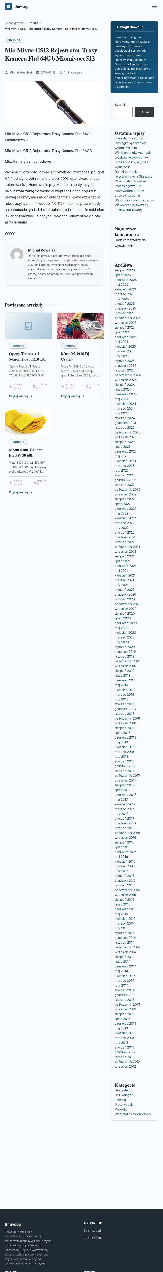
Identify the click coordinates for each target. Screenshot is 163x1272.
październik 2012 (127, 1062)
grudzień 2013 (125, 995)
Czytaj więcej (18, 396)
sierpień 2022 (125, 499)
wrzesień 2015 (125, 895)
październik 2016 (127, 833)
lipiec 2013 (122, 1019)
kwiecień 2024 (125, 404)
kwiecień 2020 (125, 633)
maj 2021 (121, 571)
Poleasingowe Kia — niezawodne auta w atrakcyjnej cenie (130, 190)
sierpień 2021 (124, 556)
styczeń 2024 (125, 418)
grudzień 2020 (125, 594)
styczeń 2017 (124, 818)
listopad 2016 (124, 828)
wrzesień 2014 (125, 952)
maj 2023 (121, 456)
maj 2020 (121, 628)
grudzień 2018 (125, 709)
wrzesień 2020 (126, 609)
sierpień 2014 (125, 957)
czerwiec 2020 (126, 623)
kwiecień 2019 (125, 690)
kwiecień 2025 (125, 346)
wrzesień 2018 (125, 723)
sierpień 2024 (125, 385)
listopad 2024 (125, 370)
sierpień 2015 (124, 900)
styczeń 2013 (124, 1047)
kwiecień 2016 (125, 861)
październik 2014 (127, 947)
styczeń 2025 (125, 361)
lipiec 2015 (122, 904)
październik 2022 (127, 489)
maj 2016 (121, 857)
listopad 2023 (125, 427)
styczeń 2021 (124, 590)
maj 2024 (122, 399)
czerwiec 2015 (125, 909)
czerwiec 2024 (126, 394)
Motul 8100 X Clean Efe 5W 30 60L (25, 452)
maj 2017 (121, 799)
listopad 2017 (124, 771)
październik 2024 (128, 375)
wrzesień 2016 (125, 838)
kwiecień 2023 (125, 461)
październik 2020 (128, 604)
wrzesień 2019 (125, 666)
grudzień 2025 (125, 308)
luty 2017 (121, 814)
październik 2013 (127, 1004)
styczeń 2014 (125, 990)
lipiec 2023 (123, 447)
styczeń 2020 (125, 647)
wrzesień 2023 (125, 437)
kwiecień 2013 (125, 1033)
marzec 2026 (125, 294)
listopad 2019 (124, 656)
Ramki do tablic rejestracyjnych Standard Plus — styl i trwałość (133, 176)
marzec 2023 (124, 466)
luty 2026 (122, 299)
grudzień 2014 (125, 938)
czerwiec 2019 (125, 680)
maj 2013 (121, 1028)
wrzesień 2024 (126, 380)
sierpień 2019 (124, 671)
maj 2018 (121, 742)
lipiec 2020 (123, 618)
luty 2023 (122, 470)
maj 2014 (121, 971)
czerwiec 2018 (125, 737)
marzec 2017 (124, 809)
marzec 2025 (124, 351)
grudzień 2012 (125, 1052)
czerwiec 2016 (125, 852)
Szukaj (120, 105)
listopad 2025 (125, 313)
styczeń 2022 (125, 532)
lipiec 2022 (123, 504)
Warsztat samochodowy (133, 1114)
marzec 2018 (124, 752)
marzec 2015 (124, 923)
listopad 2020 (125, 599)
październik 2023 (127, 432)
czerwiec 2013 (125, 1023)
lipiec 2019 (122, 675)
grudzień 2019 (125, 652)
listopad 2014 (125, 942)
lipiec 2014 (123, 961)
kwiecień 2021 (125, 575)
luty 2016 (121, 871)
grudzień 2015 (125, 880)
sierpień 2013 (124, 1014)
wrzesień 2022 (125, 494)
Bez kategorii (124, 1090)
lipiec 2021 (122, 561)
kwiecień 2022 (125, 518)
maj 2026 (121, 284)
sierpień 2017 (124, 785)
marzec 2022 (124, 523)
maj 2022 (121, 513)
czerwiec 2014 (126, 966)
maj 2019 (121, 685)
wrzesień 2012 (125, 1066)
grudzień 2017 (125, 766)
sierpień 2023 (125, 442)
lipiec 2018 (122, 733)
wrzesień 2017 (125, 780)
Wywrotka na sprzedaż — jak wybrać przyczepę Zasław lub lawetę (134, 205)
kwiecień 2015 (125, 919)
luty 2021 (121, 585)
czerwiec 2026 (126, 280)
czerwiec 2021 (125, 566)
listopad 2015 (124, 885)
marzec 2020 (125, 637)
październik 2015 (127, 890)
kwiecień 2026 (125, 289)
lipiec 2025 (123, 332)
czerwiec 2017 (125, 795)
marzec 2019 (124, 694)
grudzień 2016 (125, 823)
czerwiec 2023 (126, 451)
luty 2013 (121, 1043)
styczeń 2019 (124, 704)
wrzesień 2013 (125, 1009)
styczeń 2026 (125, 304)
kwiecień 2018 (125, 747)
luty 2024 (122, 413)
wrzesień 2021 (125, 551)
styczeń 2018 (124, 761)
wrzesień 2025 (125, 323)
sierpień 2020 (125, 613)
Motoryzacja (124, 1105)
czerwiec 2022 (126, 509)
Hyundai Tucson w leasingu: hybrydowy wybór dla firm (130, 143)
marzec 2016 (124, 866)
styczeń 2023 (125, 475)
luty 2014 (122, 985)
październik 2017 (127, 776)
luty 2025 (122, 356)
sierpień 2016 (124, 842)
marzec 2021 (124, 580)
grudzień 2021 (125, 537)
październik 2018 (127, 718)
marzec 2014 (124, 981)
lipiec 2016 (122, 847)
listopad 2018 (124, 714)
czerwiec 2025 (126, 337)
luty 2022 (122, 528)
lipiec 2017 (122, 790)
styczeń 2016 (124, 876)
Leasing (120, 1100)
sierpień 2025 (125, 327)
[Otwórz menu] (154, 6)
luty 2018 (121, 756)
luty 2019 (121, 699)
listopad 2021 (124, 542)
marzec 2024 (125, 408)
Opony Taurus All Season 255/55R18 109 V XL (27, 359)
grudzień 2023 (125, 423)
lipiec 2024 (123, 389)
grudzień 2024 (125, 366)
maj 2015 (121, 914)
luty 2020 (122, 642)
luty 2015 (121, 928)
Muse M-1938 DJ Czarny (75, 356)
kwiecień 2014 (125, 976)
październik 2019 (127, 661)
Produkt (13, 39)
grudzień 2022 (125, 480)
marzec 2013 (124, 1038)
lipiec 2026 (123, 275)
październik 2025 (127, 318)
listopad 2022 (125, 485)
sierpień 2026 (125, 270)
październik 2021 (127, 547)
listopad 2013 (124, 1000)
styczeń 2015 (124, 933)
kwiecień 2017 (125, 804)
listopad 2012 (124, 1057)
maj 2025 (121, 342)
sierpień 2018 (124, 728)
